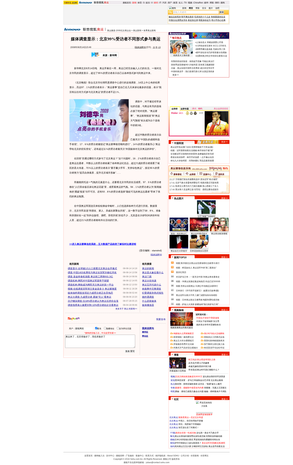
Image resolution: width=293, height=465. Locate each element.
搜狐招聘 (120, 455)
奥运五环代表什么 (151, 284)
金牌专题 (185, 109)
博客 (212, 3)
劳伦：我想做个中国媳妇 (190, 424)
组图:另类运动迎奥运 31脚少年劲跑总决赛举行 (197, 286)
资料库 (221, 174)
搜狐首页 (127, 3)
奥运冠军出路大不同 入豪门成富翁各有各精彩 (196, 295)
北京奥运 (173, 417)
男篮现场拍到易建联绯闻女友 (207, 439)
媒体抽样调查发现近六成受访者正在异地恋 (90, 292)
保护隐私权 (160, 455)
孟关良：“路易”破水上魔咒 (210, 384)
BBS (217, 3)
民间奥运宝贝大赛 (183, 446)
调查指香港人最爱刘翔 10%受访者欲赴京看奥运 (93, 305)
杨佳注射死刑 (175, 17)
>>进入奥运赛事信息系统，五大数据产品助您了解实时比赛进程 (102, 244)
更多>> (175, 75)
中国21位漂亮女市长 (178, 20)
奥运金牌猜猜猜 (221, 108)
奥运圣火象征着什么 (152, 272)
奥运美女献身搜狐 (219, 233)
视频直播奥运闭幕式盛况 (181, 327)
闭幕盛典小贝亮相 (178, 371)
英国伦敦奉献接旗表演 (214, 340)
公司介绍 (185, 455)
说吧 (217, 8)
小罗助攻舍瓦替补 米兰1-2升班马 (211, 46)
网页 (191, 8)
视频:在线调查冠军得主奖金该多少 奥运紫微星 (92, 288)
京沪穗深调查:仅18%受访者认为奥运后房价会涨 (93, 301)
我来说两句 (140, 47)
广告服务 (130, 455)
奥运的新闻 (148, 268)
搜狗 (223, 3)
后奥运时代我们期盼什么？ (207, 370)
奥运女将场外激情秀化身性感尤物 (190, 436)
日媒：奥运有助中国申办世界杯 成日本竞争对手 (192, 68)
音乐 (204, 8)
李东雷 (191, 370)
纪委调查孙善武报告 (152, 292)
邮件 (206, 3)
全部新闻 (195, 455)
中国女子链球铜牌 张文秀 (207, 321)
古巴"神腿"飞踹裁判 (206, 216)
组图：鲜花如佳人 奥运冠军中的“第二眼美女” (196, 268)
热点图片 (179, 198)
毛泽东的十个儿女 (202, 17)
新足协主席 (193, 20)
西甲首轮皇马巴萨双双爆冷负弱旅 (211, 52)
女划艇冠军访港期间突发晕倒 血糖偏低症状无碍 (192, 154)
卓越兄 (191, 366)
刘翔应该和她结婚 (214, 436)
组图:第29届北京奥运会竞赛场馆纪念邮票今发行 (198, 263)
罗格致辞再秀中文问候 (183, 344)
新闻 (134, 3)
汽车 (164, 3)
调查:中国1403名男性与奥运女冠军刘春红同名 (92, 272)
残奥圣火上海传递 (181, 55)
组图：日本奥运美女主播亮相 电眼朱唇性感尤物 (197, 300)
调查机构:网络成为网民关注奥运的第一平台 (91, 284)
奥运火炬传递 (149, 280)
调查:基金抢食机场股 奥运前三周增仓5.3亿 (90, 276)
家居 (175, 3)
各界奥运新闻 (149, 30)
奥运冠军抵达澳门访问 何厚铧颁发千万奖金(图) (192, 147)
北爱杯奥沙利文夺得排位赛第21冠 (211, 56)
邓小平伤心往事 (218, 20)
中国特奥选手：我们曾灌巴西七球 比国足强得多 (192, 71)
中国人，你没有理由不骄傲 (191, 421)
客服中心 (140, 455)
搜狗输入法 (99, 455)
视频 (190, 3)
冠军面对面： (202, 314)
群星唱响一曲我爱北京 (183, 337)
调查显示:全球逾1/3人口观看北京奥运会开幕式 (92, 268)
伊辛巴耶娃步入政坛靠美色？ (188, 443)
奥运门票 (147, 276)
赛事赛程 (177, 174)
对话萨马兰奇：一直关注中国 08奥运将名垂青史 (198, 277)
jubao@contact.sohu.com (157, 462)
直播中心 (207, 174)
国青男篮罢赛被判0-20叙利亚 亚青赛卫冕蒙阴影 (192, 65)
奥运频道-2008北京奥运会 (119, 30)
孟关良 (191, 363)
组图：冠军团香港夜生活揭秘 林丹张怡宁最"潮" (192, 150)
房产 (170, 3)
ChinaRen (198, 3)
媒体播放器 (148, 305)
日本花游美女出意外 (199, 251)
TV (185, 3)
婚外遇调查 (148, 297)
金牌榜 (174, 109)
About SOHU (173, 455)
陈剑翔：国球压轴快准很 (186, 384)
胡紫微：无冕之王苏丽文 (215, 388)
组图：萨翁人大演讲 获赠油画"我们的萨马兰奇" (197, 304)
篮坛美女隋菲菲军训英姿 (214, 376)
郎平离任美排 (187, 17)
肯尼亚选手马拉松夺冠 (214, 348)
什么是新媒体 (149, 301)
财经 (156, 3)
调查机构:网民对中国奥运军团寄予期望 (88, 280)
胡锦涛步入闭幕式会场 (214, 337)
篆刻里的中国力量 (203, 366)
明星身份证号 (205, 20)
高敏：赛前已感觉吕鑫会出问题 (189, 391)
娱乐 (148, 3)
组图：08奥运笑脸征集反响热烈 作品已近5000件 (198, 281)
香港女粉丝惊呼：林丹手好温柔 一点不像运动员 (192, 157)
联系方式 (149, 455)
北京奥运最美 (217, 380)
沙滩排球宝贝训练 (200, 446)
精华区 (145, 332)
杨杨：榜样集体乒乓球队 (215, 391)
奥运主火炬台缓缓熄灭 (183, 340)
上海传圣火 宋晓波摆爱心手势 (209, 42)
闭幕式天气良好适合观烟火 (185, 348)
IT (160, 3)
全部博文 (204, 455)
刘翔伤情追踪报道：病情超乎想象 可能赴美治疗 (192, 61)
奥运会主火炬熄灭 (179, 251)
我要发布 (161, 319)
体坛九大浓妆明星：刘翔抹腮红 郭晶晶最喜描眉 (192, 160)
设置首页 (88, 455)
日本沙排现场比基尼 (184, 439)
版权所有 (176, 459)
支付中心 (110, 455)
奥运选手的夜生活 (216, 446)
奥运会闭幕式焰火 (199, 233)
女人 (181, 3)
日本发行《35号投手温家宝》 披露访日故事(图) (197, 290)
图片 (211, 8)
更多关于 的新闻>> (126, 309)
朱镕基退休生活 (218, 17)
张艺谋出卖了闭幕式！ (189, 427)
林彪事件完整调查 (151, 288)
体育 (140, 3)
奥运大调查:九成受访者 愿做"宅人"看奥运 (89, 297)
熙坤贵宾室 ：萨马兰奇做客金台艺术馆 (192, 380)
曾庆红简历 (181, 272)
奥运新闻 (137, 30)
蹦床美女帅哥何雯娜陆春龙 (208, 325)
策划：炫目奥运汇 (179, 233)
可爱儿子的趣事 (202, 363)
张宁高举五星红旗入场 (214, 344)
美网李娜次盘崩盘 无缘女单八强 (210, 49)
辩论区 (145, 336)
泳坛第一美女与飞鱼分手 (207, 433)
